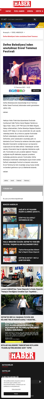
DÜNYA (30, 11)
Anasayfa (6, 32)
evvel (12, 180)
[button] (42, 11)
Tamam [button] (16, 393)
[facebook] (10, 91)
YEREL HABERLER (17, 32)
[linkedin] (15, 91)
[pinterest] (18, 91)
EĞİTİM (39, 11)
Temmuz (26, 180)
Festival (19, 180)
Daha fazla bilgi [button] (16, 389)
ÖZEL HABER (19, 11)
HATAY (8, 11)
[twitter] (13, 91)
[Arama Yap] (35, 19)
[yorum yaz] (23, 91)
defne (6, 180)
